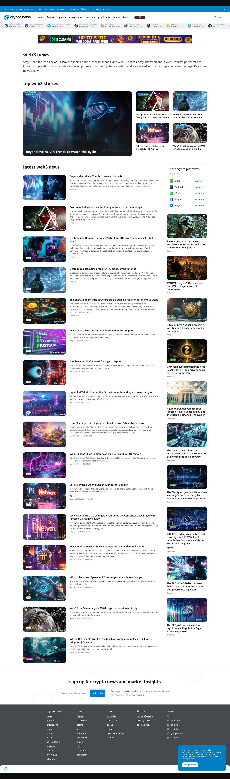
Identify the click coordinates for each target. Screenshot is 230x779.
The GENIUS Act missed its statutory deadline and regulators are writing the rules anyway (186, 453)
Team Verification (115, 733)
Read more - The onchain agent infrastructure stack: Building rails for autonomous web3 (44, 311)
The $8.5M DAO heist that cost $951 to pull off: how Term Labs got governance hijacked (185, 586)
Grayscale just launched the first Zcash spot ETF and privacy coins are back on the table (186, 370)
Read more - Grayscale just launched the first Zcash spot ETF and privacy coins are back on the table (187, 351)
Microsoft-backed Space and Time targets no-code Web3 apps (106, 577)
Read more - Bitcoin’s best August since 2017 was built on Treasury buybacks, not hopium (187, 310)
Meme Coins (29, 9)
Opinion (62, 17)
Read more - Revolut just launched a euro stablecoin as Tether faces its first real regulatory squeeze (187, 226)
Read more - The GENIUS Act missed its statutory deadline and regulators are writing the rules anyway (187, 435)
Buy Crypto (8, 9)
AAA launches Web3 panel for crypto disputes (96, 361)
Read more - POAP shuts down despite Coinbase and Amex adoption (44, 342)
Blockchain (82, 737)
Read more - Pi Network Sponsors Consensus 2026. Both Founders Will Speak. (44, 557)
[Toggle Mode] (224, 9)
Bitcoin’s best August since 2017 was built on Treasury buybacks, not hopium (185, 328)
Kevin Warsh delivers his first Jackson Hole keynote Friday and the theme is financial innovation (186, 411)
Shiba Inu (81, 733)
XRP (170, 547)
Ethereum (82, 720)
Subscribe (98, 693)
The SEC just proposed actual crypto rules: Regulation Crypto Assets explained (185, 628)
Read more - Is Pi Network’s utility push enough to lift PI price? (44, 496)
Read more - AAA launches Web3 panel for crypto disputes (44, 372)
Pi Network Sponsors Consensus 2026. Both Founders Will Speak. (107, 546)
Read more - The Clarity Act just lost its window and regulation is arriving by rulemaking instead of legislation (187, 477)
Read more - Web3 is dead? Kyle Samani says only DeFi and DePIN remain (44, 465)
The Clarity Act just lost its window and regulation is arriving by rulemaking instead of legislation (187, 495)
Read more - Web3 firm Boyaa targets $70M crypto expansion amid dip (44, 619)
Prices (116, 17)
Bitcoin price (61, 26)
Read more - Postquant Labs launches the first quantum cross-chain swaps (44, 218)
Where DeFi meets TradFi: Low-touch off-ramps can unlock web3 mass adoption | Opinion (111, 640)
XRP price (105, 26)
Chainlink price (207, 26)
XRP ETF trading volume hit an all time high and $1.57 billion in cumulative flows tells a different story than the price (186, 538)
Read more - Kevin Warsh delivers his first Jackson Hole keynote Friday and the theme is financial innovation (187, 393)
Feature (50, 17)
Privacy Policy (143, 720)
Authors (111, 737)
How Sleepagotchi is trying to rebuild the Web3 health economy (107, 423)
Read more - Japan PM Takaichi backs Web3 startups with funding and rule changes (44, 403)
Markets (90, 17)
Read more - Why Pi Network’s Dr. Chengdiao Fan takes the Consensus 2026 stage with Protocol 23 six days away (44, 527)
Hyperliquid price (167, 26)
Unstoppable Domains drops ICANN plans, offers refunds (188, 116)
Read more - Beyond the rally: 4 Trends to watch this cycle (44, 187)
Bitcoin (80, 716)
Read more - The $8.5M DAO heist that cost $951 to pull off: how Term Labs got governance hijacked (187, 568)
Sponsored (82, 754)
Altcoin (80, 741)
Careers (110, 729)
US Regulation (76, 17)
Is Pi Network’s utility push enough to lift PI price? (150, 147)
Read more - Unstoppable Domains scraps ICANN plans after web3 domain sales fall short (44, 249)
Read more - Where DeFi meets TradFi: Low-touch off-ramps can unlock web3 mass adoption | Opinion (44, 650)
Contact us (42, 9)
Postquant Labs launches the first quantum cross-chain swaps (152, 116)
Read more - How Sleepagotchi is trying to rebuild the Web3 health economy (44, 434)
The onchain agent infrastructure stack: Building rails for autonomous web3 (114, 299)
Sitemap (51, 759)
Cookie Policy (143, 724)
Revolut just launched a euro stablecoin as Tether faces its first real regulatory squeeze (186, 244)
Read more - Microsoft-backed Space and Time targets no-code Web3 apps (44, 588)
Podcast (51, 750)
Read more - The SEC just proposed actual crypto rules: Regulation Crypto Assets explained (187, 610)
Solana (80, 724)
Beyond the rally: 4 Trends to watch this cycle (61, 151)
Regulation (82, 750)
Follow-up (85, 9)
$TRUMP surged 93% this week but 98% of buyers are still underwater (185, 286)
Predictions (104, 17)
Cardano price (187, 26)
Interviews (52, 754)
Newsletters (62, 9)
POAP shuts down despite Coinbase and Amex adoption (102, 330)
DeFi (79, 746)
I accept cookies (190, 765)
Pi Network (73, 495)
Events (19, 9)
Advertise (74, 9)
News (39, 17)
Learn (125, 17)
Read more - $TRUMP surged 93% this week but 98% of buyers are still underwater (187, 268)
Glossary (107, 9)
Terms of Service (145, 716)
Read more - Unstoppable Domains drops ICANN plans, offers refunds (44, 280)
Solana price (146, 26)
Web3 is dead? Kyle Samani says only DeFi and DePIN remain (105, 453)
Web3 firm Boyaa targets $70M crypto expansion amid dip (189, 147)
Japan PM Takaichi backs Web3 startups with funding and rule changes (111, 392)
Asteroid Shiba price (36, 26)
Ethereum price (84, 26)
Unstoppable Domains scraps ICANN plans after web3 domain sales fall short (111, 239)
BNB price (125, 26)
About (52, 9)
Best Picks (96, 9)
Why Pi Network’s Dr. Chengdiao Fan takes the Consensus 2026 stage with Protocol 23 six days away (112, 517)
